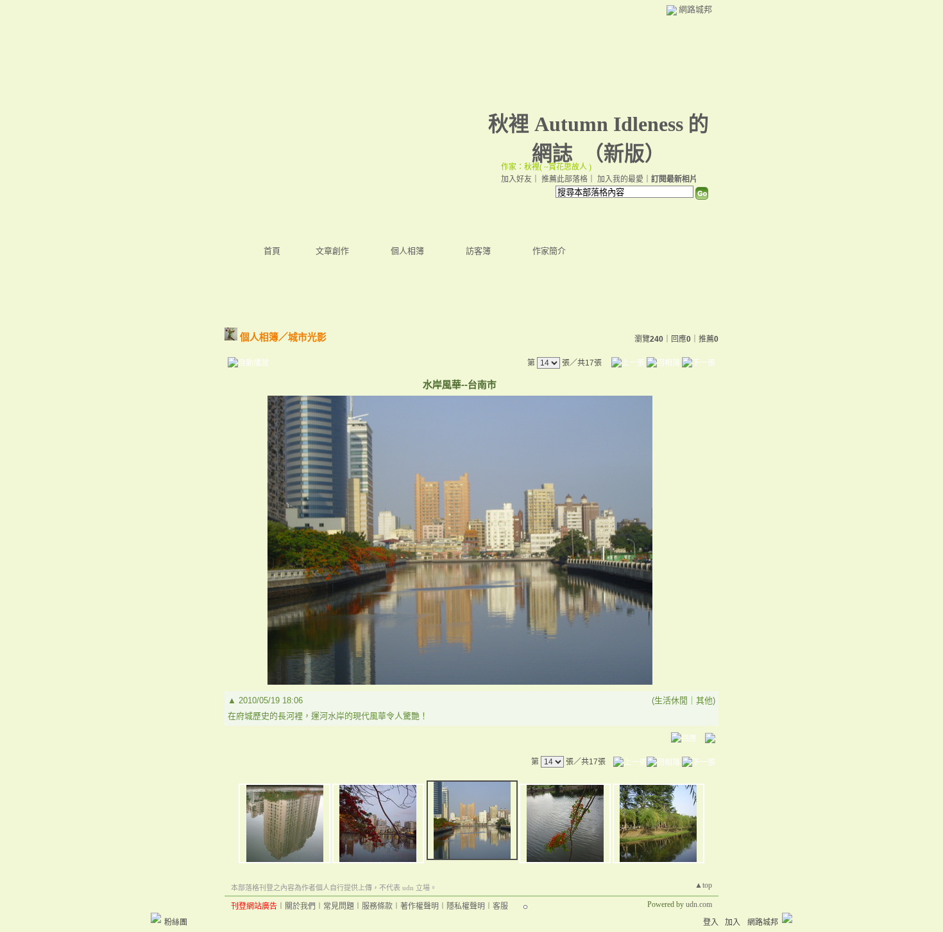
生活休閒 (671, 700)
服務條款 (377, 906)
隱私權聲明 (465, 906)
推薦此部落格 (564, 179)
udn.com (699, 904)
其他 (704, 700)
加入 (732, 922)
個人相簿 (407, 251)
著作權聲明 (419, 906)
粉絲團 (175, 922)
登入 (710, 922)
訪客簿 (478, 251)
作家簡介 (549, 251)
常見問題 (338, 906)
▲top (703, 885)
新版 (624, 153)
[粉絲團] (156, 918)
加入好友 (516, 179)
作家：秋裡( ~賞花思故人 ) (546, 167)
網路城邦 (695, 9)
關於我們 (300, 906)
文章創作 (332, 251)
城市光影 (307, 336)
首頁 (272, 251)
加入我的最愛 (620, 179)
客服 (500, 906)
